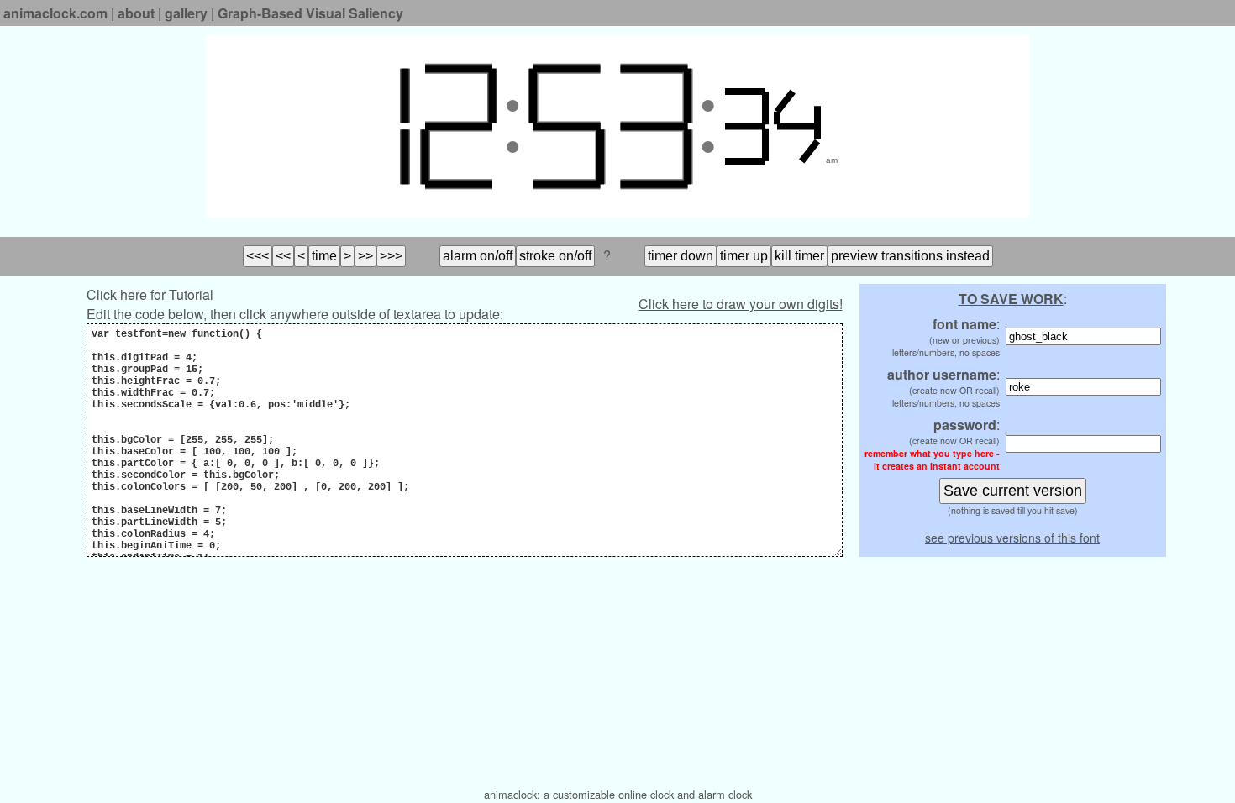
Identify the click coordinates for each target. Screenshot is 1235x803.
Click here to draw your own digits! (741, 303)
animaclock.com (55, 13)
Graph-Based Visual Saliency (310, 13)
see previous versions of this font (1012, 537)
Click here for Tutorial (150, 294)
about (136, 13)
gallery (186, 13)
